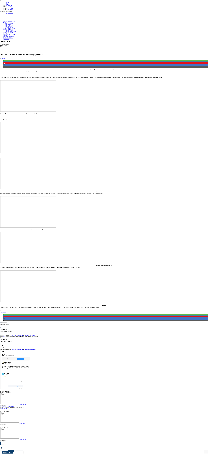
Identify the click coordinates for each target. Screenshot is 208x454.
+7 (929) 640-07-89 (9, 9)
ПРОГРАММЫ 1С (9, 5)
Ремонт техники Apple (9, 25)
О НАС (7, 3)
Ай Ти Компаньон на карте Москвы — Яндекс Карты (15, 388)
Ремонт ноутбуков (8, 24)
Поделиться (3, 58)
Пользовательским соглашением (30, 335)
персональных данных (23, 404)
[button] (3, 60)
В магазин (11, 450)
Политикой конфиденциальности (17, 335)
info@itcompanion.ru (9, 13)
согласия (4, 336)
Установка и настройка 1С (10, 30)
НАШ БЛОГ (8, 4)
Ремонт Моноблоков (8, 26)
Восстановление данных (9, 27)
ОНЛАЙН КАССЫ (9, 6)
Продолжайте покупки (7, 452)
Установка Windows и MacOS (10, 31)
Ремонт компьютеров (9, 23)
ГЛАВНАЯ (8, 2)
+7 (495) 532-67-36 (9, 8)
